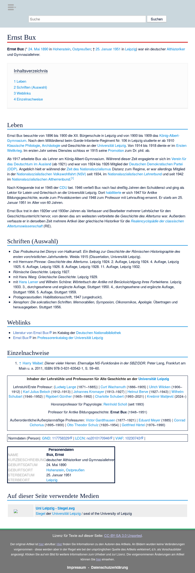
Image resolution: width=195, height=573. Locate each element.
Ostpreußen (81, 48)
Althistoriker (176, 48)
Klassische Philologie (23, 145)
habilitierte (113, 192)
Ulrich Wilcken (160, 386)
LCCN (80, 437)
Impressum (76, 567)
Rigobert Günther (59, 396)
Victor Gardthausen (100, 419)
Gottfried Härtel (133, 424)
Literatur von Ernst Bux (31, 332)
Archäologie (51, 145)
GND (46, 437)
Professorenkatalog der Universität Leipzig (70, 337)
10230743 (132, 437)
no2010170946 (98, 437)
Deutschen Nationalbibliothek (98, 332)
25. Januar (104, 48)
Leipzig (130, 48)
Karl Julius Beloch (36, 391)
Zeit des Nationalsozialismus (89, 168)
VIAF (119, 437)
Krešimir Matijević (160, 396)
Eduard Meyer (149, 419)
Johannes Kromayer (88, 391)
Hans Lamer (28, 281)
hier (41, 544)
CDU (63, 187)
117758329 (60, 437)
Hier (59, 544)
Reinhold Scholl (115, 403)
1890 (44, 48)
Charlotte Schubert (109, 396)
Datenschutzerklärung (109, 567)
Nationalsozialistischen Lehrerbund (135, 173)
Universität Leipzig (111, 145)
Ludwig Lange (65, 386)
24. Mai (34, 48)
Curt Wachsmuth (113, 386)
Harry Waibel (33, 362)
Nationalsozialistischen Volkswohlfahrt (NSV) (51, 173)
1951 (117, 48)
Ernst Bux (21, 337)
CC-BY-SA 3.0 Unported (123, 535)
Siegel (40, 513)
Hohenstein (61, 48)
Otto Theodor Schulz (82, 424)
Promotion (116, 150)
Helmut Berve (137, 391)
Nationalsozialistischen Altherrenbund (41, 179)
